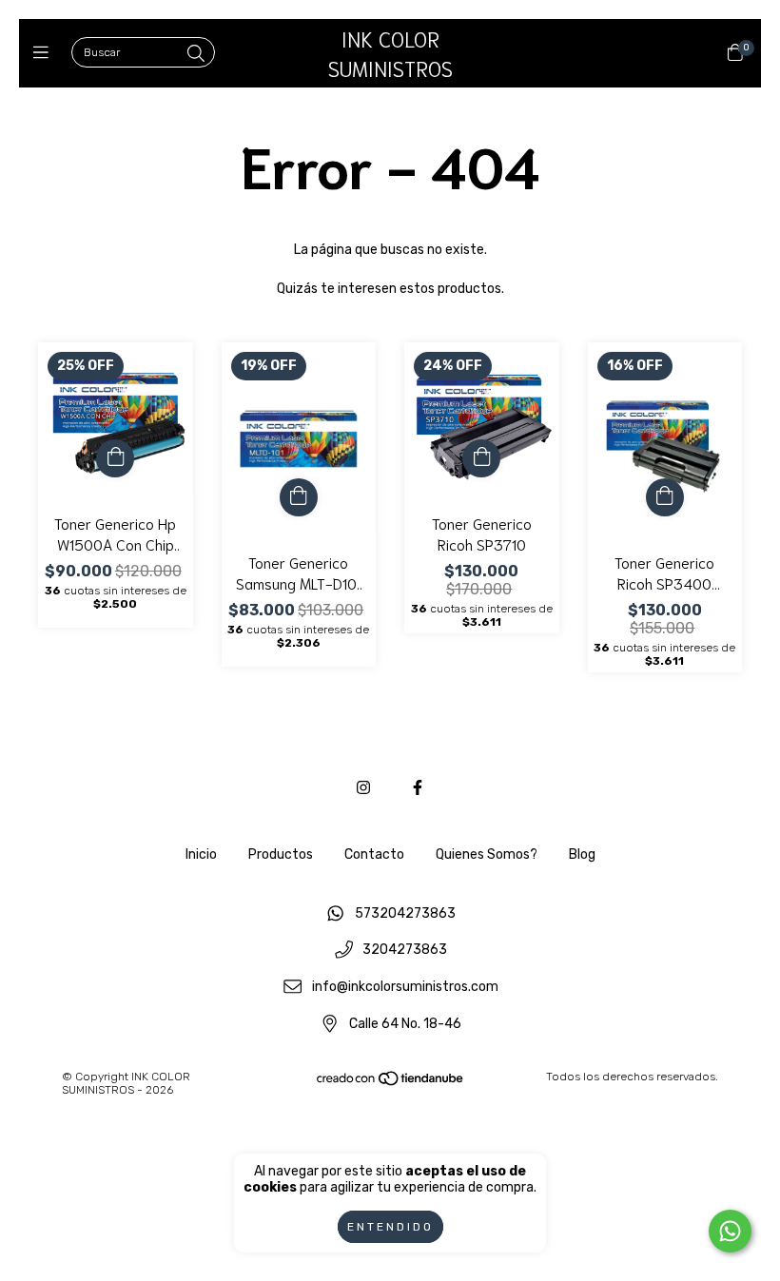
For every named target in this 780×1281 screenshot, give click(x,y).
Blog (582, 854)
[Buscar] (196, 54)
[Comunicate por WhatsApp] (730, 1231)
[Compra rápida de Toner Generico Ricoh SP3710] (481, 458)
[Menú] (45, 53)
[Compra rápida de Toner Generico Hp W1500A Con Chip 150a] (115, 458)
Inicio (201, 854)
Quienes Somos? (486, 854)
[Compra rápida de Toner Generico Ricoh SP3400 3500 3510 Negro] (665, 497)
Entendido (390, 1226)
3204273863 (404, 950)
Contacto (374, 854)
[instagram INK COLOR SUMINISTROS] (363, 788)
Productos (280, 854)
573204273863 (405, 913)
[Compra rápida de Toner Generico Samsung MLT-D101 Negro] (299, 497)
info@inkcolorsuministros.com (405, 988)
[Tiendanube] (391, 1083)
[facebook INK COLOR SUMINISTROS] (417, 788)
